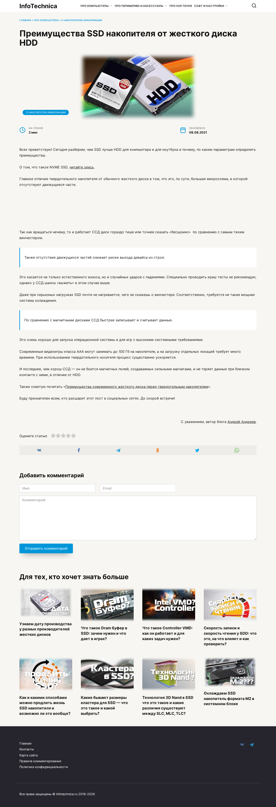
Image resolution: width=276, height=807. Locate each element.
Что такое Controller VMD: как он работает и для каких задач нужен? (167, 633)
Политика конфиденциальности (43, 767)
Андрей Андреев (241, 422)
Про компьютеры (94, 6)
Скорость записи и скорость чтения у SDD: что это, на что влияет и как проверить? (230, 636)
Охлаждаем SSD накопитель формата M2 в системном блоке (229, 698)
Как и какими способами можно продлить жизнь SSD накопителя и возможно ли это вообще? (45, 705)
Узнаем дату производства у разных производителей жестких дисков (45, 628)
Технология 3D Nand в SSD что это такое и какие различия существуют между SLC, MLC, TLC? (167, 705)
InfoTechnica (38, 6)
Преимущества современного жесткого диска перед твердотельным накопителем (136, 386)
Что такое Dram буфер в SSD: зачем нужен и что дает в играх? (104, 633)
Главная (25, 20)
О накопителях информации (81, 20)
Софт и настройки (209, 6)
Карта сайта (28, 755)
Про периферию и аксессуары (139, 6)
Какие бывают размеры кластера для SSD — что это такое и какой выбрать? (104, 705)
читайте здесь (81, 167)
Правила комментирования (40, 761)
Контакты (26, 749)
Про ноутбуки (180, 6)
